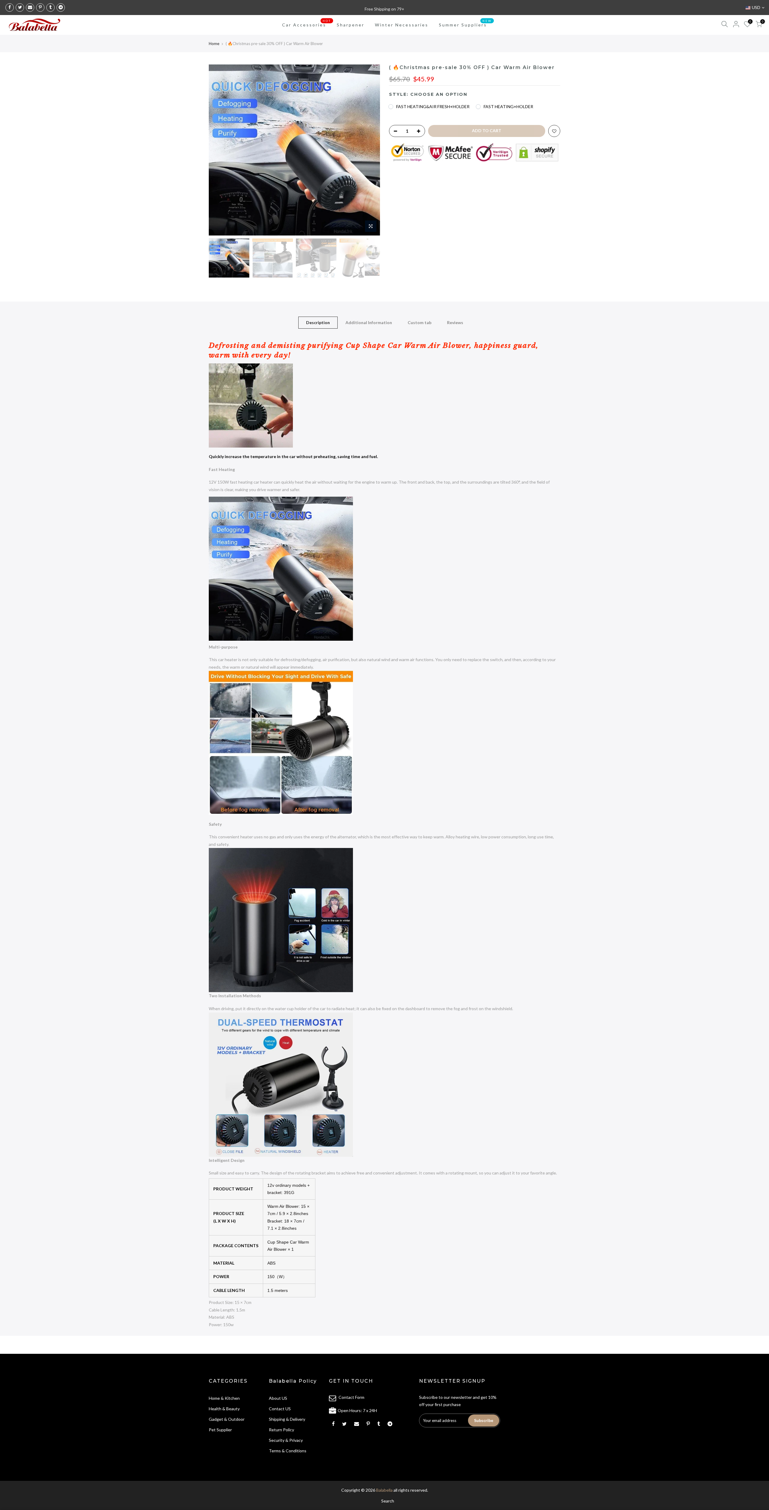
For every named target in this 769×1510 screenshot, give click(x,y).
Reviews (455, 322)
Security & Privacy (286, 1440)
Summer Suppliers (465, 23)
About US (278, 1398)
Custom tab (419, 322)
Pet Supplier (220, 1429)
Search (387, 1500)
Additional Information (368, 322)
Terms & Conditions (287, 1450)
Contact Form (351, 1397)
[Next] (369, 150)
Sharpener (350, 24)
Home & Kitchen (224, 1398)
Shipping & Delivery (287, 1419)
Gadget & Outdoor (227, 1419)
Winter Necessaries (401, 24)
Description (318, 322)
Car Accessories (306, 23)
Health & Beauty (224, 1408)
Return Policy (281, 1429)
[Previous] (219, 150)
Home (214, 43)
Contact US (280, 1408)
